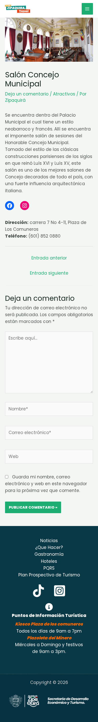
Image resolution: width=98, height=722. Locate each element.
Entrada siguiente (49, 273)
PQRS (49, 568)
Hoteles (49, 561)
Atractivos (64, 94)
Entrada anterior (49, 258)
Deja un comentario (26, 94)
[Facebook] (9, 205)
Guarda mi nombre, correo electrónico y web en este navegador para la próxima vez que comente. (46, 484)
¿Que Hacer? (49, 547)
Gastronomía (49, 554)
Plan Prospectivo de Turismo (49, 575)
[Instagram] (24, 205)
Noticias (49, 541)
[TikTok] (38, 591)
